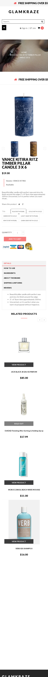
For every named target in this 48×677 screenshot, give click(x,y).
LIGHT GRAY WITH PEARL (29, 216)
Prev (40, 320)
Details (7, 263)
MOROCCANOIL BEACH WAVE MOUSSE (24, 490)
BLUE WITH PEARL (18, 211)
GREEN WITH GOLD (10, 216)
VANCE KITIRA (19, 181)
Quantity (7, 232)
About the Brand (12, 278)
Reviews (8, 288)
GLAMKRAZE (24, 11)
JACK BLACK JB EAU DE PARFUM (24, 372)
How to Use (9, 268)
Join (34, 28)
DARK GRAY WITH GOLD (29, 220)
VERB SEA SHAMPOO (24, 549)
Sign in (25, 28)
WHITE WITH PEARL (10, 220)
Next (44, 320)
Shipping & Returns (13, 283)
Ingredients (9, 273)
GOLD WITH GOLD (35, 211)
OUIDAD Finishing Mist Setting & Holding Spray (24, 431)
